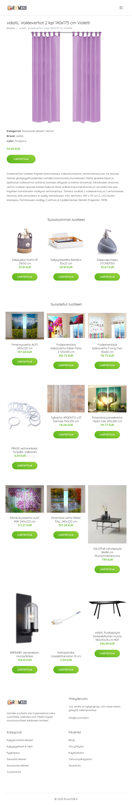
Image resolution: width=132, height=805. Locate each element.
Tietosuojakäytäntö (80, 759)
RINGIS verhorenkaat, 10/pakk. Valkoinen (25, 450)
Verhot (49, 131)
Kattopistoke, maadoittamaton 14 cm (66, 654)
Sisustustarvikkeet (33, 131)
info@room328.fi (79, 717)
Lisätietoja (21, 159)
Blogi (72, 740)
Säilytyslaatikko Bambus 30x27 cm (66, 261)
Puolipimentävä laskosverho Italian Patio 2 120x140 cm (66, 348)
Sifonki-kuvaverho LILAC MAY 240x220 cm (25, 519)
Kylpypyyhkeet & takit (19, 746)
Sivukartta (75, 765)
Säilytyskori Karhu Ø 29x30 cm (24, 261)
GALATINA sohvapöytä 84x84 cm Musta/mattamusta (107, 552)
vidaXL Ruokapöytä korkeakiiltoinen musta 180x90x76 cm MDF (107, 636)
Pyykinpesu (13, 752)
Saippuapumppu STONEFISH (107, 261)
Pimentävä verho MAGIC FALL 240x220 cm (66, 519)
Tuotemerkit (14, 772)
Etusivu (11, 28)
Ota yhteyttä (76, 746)
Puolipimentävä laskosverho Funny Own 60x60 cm (107, 348)
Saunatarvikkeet (16, 759)
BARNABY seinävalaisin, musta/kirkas (24, 654)
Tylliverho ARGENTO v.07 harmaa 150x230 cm (66, 419)
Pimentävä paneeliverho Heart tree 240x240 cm (107, 419)
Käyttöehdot (76, 752)
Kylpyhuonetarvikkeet (20, 740)
